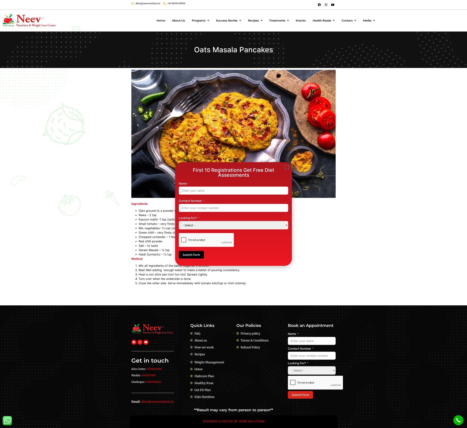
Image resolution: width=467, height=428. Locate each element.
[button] (286, 167)
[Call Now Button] (458, 420)
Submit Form (191, 255)
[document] (233, 214)
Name (183, 183)
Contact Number (190, 201)
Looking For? (188, 218)
